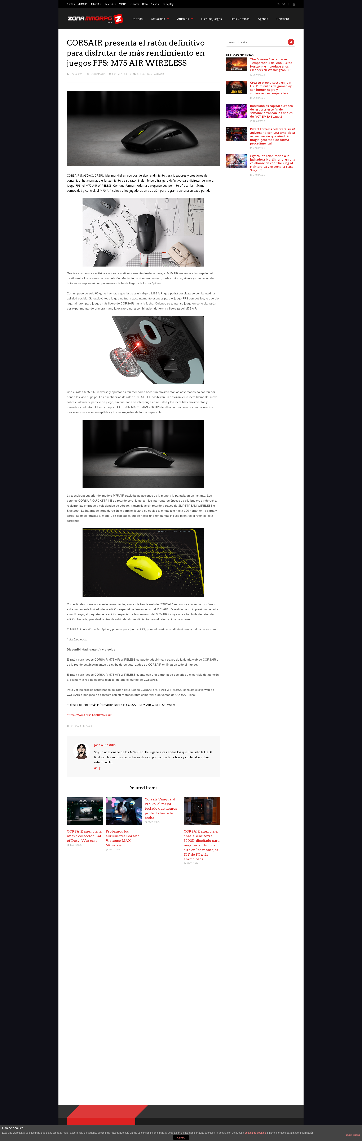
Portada (137, 19)
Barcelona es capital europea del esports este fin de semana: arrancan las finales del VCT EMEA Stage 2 (271, 111)
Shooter (134, 4)
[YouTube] (294, 4)
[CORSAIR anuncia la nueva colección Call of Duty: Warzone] (85, 824)
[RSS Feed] (278, 4)
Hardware (159, 73)
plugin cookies (353, 1135)
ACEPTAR (181, 1137)
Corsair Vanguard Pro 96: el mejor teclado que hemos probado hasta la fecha (161, 808)
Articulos (183, 19)
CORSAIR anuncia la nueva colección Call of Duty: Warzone (84, 836)
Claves (155, 4)
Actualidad (158, 19)
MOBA (123, 4)
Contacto (283, 19)
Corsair (76, 726)
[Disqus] (143, 929)
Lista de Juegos (211, 19)
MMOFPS (83, 4)
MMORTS (110, 4)
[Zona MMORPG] (95, 23)
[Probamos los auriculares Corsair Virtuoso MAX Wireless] (124, 824)
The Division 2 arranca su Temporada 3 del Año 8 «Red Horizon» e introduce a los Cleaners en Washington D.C (271, 64)
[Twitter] (283, 4)
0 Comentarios (121, 73)
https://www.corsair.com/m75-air (89, 715)
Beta (145, 4)
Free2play (167, 4)
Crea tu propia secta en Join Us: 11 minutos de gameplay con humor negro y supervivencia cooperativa (271, 88)
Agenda (263, 19)
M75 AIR (87, 726)
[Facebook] (289, 4)
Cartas (71, 4)
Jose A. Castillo (79, 73)
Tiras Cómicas (240, 19)
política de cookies (255, 1132)
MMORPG (96, 4)
